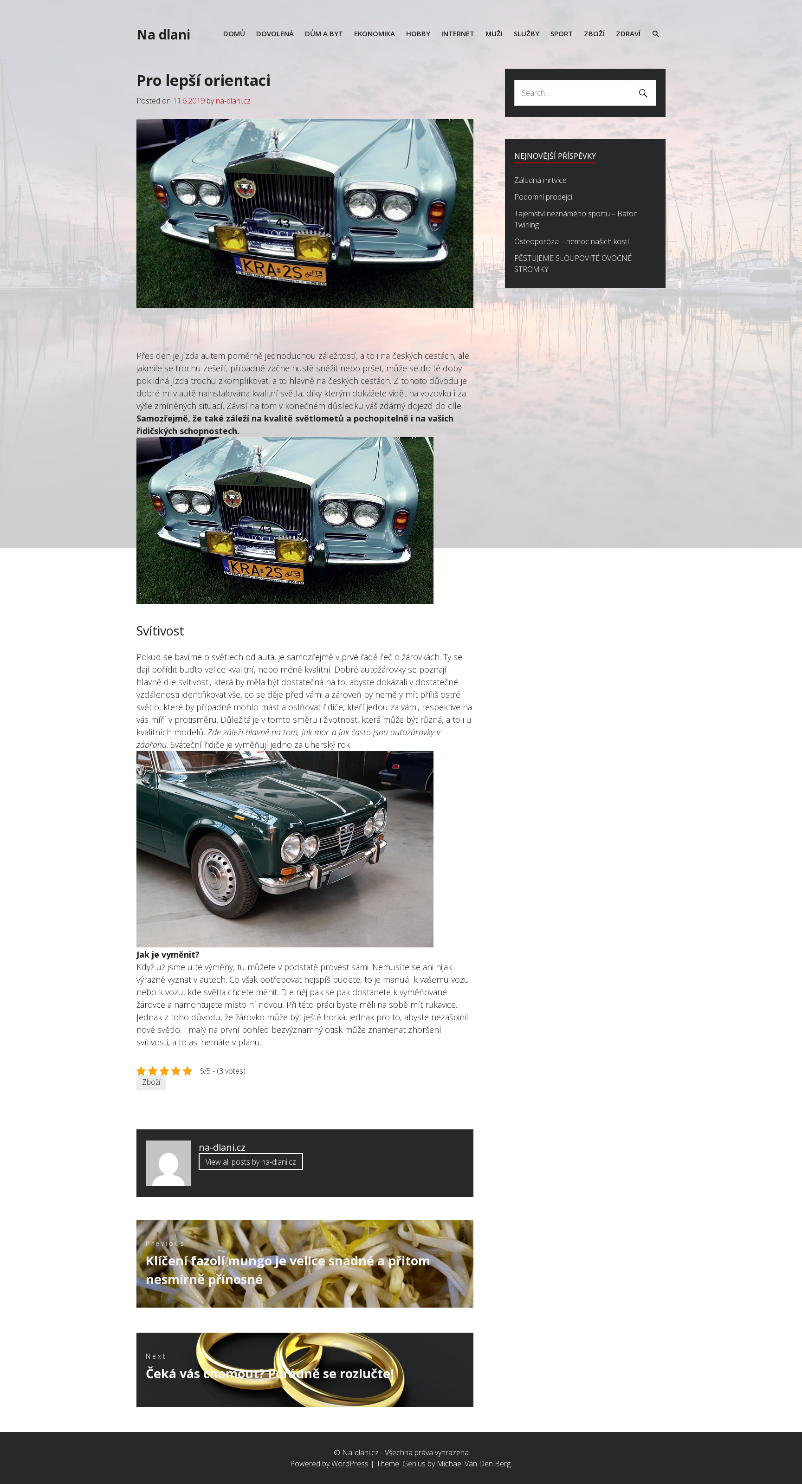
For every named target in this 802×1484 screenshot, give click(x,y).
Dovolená (275, 33)
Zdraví (628, 33)
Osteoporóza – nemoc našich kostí (571, 241)
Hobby (418, 33)
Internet (457, 33)
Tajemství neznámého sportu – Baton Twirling (576, 219)
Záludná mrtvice (540, 180)
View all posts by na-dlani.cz (251, 1162)
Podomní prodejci (543, 197)
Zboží (594, 33)
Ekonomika (374, 33)
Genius (414, 1463)
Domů (234, 33)
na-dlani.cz (233, 101)
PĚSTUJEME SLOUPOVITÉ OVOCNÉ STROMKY (573, 263)
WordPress (350, 1463)
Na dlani (163, 34)
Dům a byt (324, 33)
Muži (494, 33)
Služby (526, 33)
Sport (561, 33)
